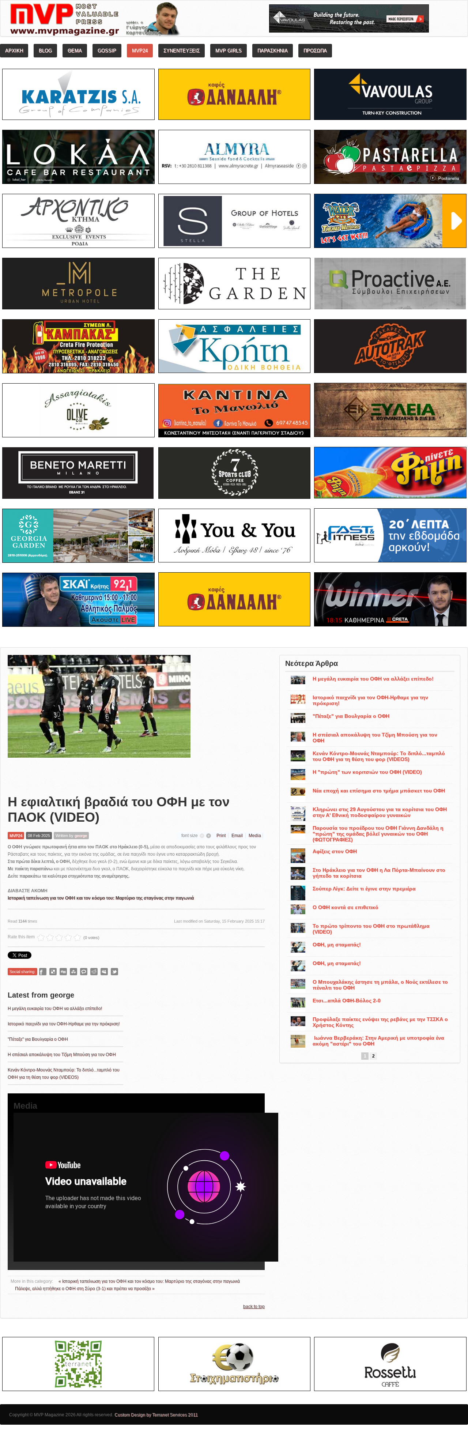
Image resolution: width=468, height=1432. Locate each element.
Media (255, 835)
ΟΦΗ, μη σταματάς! (337, 944)
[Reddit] (94, 971)
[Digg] (63, 971)
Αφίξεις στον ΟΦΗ (335, 851)
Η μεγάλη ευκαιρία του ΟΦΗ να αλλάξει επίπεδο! (55, 1008)
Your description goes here (123, 20)
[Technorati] (83, 971)
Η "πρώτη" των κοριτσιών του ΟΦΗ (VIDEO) (367, 772)
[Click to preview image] (99, 719)
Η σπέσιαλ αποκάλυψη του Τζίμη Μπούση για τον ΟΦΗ (62, 1054)
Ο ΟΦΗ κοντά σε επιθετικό (345, 907)
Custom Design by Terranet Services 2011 (156, 1414)
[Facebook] (42, 971)
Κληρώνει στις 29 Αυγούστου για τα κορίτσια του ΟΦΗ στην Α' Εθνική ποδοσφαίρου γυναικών (380, 812)
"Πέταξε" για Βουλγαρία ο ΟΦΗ (38, 1039)
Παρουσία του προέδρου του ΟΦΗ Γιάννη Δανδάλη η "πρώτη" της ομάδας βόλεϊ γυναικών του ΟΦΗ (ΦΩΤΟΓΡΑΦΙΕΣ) (378, 834)
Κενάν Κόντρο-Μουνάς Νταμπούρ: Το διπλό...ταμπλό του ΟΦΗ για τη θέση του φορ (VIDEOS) (379, 756)
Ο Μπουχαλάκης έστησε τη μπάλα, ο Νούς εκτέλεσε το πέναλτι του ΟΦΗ (380, 985)
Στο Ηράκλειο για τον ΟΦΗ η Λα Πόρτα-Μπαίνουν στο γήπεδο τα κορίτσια (379, 873)
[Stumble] (73, 971)
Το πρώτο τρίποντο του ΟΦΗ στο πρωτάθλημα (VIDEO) (371, 929)
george (81, 835)
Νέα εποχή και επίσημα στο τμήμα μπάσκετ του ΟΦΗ (379, 791)
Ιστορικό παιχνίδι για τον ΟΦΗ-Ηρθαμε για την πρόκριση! (64, 1023)
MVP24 (16, 835)
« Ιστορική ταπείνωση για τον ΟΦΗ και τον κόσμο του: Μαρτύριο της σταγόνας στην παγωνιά (149, 1281)
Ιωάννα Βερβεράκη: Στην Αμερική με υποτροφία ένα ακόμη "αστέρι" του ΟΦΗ (378, 1041)
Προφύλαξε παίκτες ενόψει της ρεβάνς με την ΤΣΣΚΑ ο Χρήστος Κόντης (380, 1022)
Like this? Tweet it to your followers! (114, 971)
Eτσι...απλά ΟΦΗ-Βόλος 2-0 (347, 1000)
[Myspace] (104, 971)
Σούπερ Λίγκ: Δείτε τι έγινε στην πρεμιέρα (364, 889)
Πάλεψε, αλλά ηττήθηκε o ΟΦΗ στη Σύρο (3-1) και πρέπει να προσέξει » (85, 1288)
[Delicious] (53, 971)
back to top (254, 1306)
